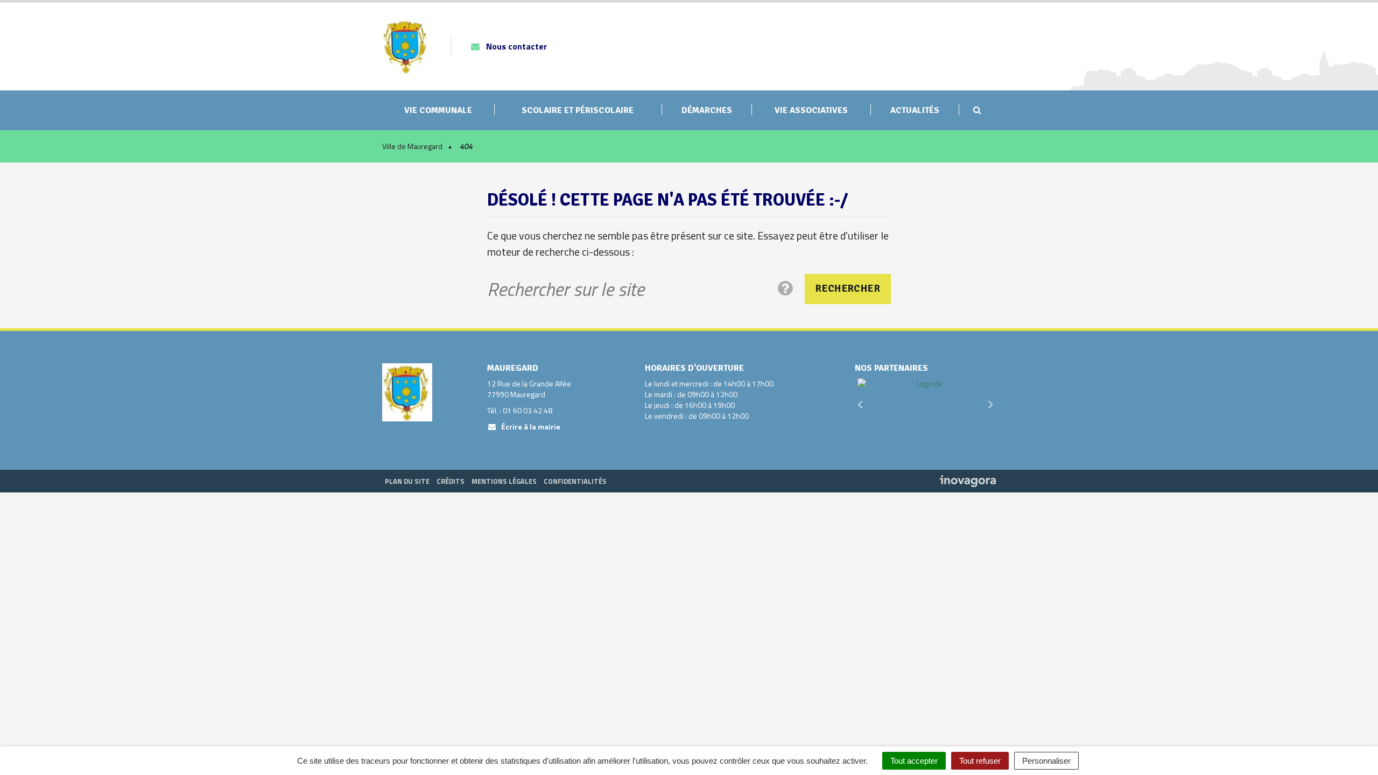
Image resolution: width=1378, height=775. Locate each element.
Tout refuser (980, 760)
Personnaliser (1046, 760)
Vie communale (438, 110)
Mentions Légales (504, 481)
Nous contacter (515, 46)
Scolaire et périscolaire (578, 110)
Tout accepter (914, 760)
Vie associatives (811, 110)
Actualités (914, 110)
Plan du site (407, 481)
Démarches (706, 110)
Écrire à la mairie (530, 426)
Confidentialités (575, 481)
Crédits (451, 481)
